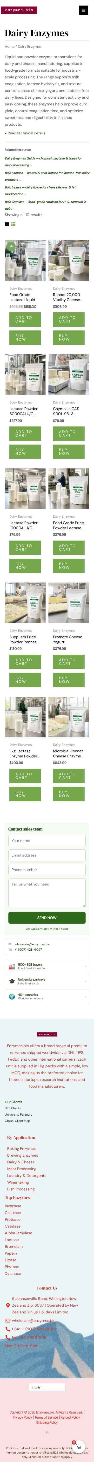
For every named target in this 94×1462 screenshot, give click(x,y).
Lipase (10, 1260)
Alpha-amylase (18, 1232)
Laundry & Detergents (26, 1175)
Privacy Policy (22, 1417)
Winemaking (18, 1182)
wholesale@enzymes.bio (32, 944)
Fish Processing (21, 1189)
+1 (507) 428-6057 (28, 949)
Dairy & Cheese (21, 1162)
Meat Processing (21, 1168)
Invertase (13, 1205)
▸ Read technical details (25, 133)
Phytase (12, 1266)
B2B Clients (13, 1108)
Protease (12, 1219)
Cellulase (13, 1212)
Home (9, 46)
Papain (11, 1253)
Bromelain (14, 1246)
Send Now (47, 917)
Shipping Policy (47, 1422)
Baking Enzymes (21, 1148)
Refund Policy (70, 1417)
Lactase (12, 1239)
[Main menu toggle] (83, 10)
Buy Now (21, 337)
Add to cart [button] (24, 319)
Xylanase (13, 1273)
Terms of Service (46, 1417)
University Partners (18, 1114)
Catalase (12, 1226)
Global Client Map (17, 1121)
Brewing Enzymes (22, 1155)
